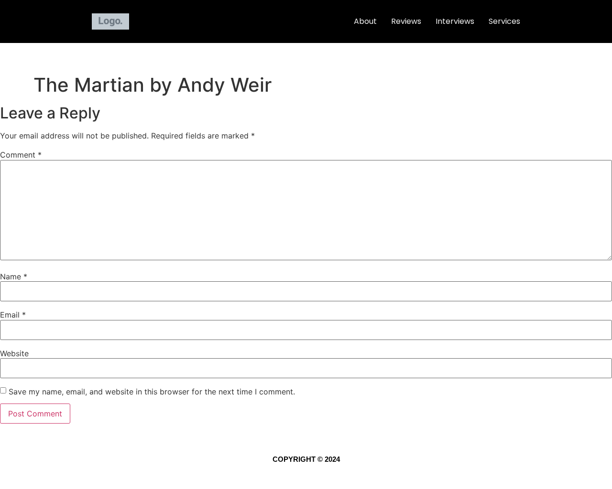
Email (13, 315)
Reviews (406, 21)
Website (14, 353)
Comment (21, 155)
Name (13, 276)
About (365, 21)
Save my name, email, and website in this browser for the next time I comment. (152, 391)
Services (504, 21)
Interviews (455, 21)
